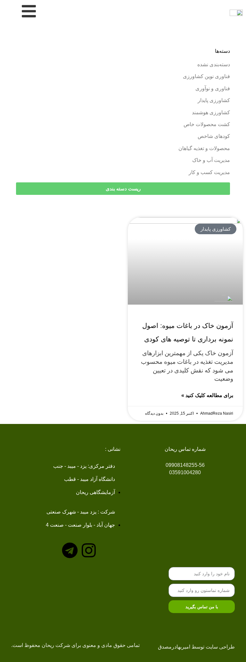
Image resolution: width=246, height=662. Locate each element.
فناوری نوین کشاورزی (206, 76)
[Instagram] (89, 550)
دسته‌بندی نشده (213, 64)
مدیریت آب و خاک (211, 160)
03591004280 (185, 472)
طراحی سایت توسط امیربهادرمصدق (196, 647)
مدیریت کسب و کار (209, 172)
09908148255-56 (185, 465)
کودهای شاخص (214, 136)
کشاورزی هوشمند (211, 112)
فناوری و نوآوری (212, 88)
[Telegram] (70, 550)
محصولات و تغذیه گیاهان (204, 148)
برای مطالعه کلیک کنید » (207, 395)
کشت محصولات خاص (207, 124)
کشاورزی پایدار (214, 100)
